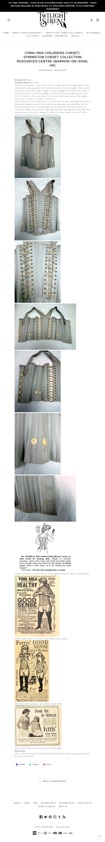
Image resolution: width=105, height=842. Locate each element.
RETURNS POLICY (66, 803)
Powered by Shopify (63, 827)
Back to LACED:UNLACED (54, 781)
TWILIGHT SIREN (47, 827)
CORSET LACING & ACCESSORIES (28, 33)
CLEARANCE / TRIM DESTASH (55, 36)
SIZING (27, 803)
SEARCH (17, 803)
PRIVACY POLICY (85, 803)
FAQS (35, 803)
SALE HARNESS (94, 33)
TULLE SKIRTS (32, 36)
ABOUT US (62, 806)
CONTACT (75, 36)
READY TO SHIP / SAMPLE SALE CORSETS (64, 33)
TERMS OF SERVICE (46, 806)
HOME (6, 33)
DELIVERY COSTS (48, 803)
